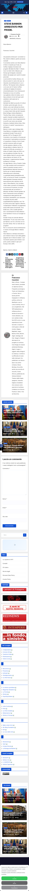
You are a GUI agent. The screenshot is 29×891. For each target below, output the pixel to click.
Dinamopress (6, 656)
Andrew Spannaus (8, 764)
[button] (24, 12)
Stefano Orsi (6, 760)
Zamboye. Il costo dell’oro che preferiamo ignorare (13, 446)
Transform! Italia (7, 654)
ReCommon (6, 668)
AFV (14, 7)
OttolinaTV (6, 757)
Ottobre (5, 694)
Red (18, 817)
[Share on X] (1, 448)
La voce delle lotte (8, 732)
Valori (4, 744)
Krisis (4, 708)
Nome (5, 499)
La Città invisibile (8, 711)
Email (5, 507)
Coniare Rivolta (7, 746)
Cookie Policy (7, 579)
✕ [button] (27, 867)
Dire (4, 729)
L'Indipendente (7, 650)
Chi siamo (5, 567)
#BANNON (13, 38)
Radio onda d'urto (8, 725)
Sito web (5, 516)
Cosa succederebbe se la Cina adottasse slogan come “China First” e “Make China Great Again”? (9, 262)
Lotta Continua (7, 706)
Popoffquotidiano (8, 696)
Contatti (5, 563)
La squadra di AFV (8, 559)
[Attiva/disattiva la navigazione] (13, 13)
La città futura (7, 677)
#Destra (18, 38)
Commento (6, 468)
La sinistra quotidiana (9, 687)
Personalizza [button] (14, 888)
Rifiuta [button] (14, 883)
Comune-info (6, 652)
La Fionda (6, 692)
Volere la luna (7, 658)
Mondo (8, 20)
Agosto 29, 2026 (9, 798)
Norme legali (6, 571)
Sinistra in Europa (8, 715)
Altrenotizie (6, 741)
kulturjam (5, 673)
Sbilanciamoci (7, 713)
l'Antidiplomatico (7, 675)
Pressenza (6, 671)
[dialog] (14, 878)
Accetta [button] (14, 878)
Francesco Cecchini (15, 34)
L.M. (14, 433)
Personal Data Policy (9, 575)
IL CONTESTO (7, 762)
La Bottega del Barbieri (9, 748)
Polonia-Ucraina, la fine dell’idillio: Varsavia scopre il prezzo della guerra (14, 412)
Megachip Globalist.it (9, 689)
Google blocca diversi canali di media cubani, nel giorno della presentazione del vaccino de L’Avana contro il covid (19, 262)
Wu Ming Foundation (9, 727)
